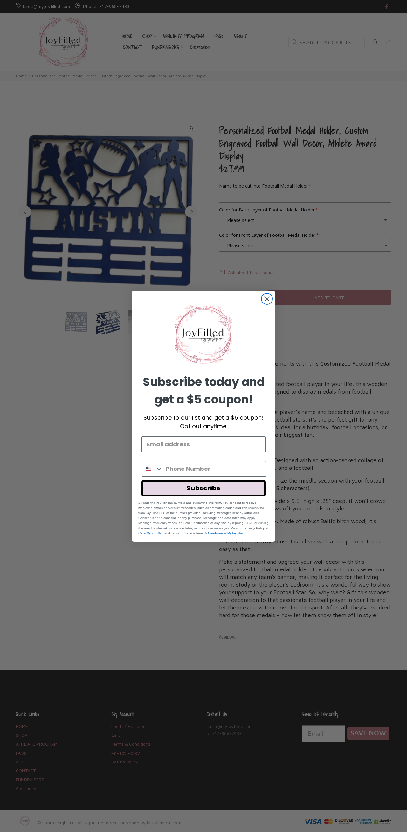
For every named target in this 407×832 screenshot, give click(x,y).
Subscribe (203, 488)
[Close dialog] (266, 298)
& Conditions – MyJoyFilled (224, 533)
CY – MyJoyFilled (150, 533)
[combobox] (152, 468)
